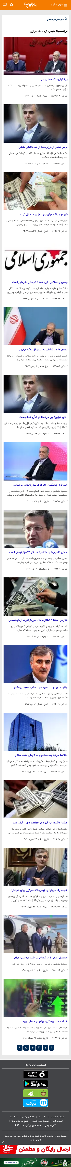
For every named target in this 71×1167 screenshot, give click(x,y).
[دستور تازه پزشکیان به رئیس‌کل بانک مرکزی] (35, 326)
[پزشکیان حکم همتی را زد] (35, 56)
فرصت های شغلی (40, 1121)
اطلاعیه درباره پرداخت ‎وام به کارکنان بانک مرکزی (40, 755)
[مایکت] (35, 1103)
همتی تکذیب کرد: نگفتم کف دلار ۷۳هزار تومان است (38, 552)
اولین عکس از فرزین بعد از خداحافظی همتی (43, 147)
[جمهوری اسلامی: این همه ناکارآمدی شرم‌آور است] (35, 259)
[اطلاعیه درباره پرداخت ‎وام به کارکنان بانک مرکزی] (35, 732)
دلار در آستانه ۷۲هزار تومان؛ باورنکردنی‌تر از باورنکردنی (37, 620)
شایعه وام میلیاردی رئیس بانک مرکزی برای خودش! (39, 890)
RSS (17, 1125)
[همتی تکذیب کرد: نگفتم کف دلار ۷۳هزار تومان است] (35, 529)
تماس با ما (58, 1121)
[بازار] (35, 1094)
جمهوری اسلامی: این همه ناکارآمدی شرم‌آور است (39, 282)
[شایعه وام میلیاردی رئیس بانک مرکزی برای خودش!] (35, 867)
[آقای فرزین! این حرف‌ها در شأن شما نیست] (35, 394)
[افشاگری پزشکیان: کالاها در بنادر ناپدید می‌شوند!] (35, 461)
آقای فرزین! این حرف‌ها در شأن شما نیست (43, 417)
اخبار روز (42, 1117)
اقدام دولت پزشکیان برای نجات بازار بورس (44, 1021)
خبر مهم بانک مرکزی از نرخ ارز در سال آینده (43, 214)
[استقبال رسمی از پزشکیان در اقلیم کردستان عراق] (35, 934)
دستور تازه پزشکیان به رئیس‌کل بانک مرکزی (43, 350)
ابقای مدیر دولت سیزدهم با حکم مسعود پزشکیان (40, 688)
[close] (3, 1142)
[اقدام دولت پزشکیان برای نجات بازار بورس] (35, 998)
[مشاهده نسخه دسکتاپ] (5, 4)
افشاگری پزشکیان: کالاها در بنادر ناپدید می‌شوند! (40, 485)
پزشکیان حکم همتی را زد (53, 79)
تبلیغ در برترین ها (19, 1121)
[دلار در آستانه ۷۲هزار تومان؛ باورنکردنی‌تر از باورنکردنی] (35, 596)
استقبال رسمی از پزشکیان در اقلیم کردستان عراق (40, 958)
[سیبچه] (35, 1075)
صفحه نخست (57, 1117)
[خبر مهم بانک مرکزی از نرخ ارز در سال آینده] (35, 191)
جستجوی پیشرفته (32, 1125)
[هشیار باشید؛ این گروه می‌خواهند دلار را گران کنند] (35, 799)
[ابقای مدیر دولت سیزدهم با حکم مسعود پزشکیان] (35, 664)
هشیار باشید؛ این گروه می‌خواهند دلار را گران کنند (40, 823)
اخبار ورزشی (28, 1117)
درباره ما (14, 1117)
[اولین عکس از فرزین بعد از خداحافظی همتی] (35, 123)
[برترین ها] (30, 5)
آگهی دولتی (50, 1125)
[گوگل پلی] (35, 1084)
